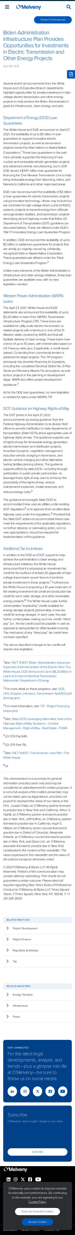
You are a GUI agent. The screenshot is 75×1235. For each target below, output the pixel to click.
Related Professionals (53, 20)
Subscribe (37, 1152)
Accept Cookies (37, 1222)
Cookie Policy (37, 1202)
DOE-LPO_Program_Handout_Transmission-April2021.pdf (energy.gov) (37, 693)
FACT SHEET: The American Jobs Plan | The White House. (36, 755)
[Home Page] (28, 7)
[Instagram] (25, 1091)
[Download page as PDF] (71, 74)
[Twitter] (37, 1091)
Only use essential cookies (37, 1211)
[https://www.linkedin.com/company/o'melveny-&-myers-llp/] (12, 1091)
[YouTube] (62, 1091)
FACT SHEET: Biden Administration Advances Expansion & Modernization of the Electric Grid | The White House (37, 667)
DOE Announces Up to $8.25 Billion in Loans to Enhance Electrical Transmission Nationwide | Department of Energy (37, 676)
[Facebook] (50, 1091)
